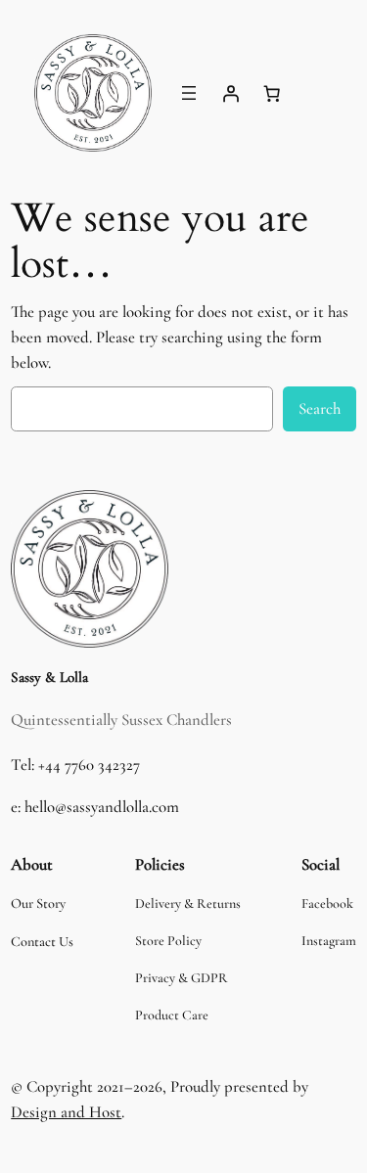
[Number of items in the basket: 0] (272, 92)
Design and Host (66, 1112)
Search (319, 408)
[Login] (231, 92)
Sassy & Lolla (49, 677)
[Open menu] (189, 93)
